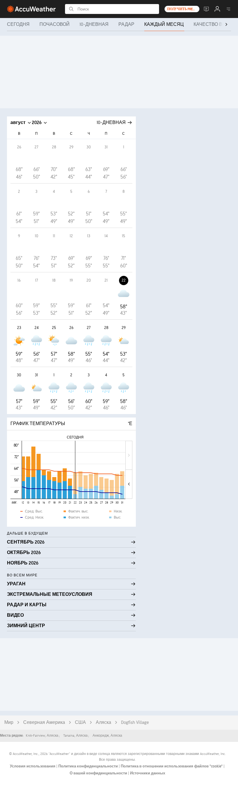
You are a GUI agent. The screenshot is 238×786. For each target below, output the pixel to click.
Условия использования (33, 766)
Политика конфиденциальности (88, 766)
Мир (8, 722)
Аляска (103, 722)
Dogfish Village (135, 722)
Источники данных (147, 773)
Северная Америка (44, 722)
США (80, 722)
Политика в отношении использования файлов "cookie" (172, 766)
